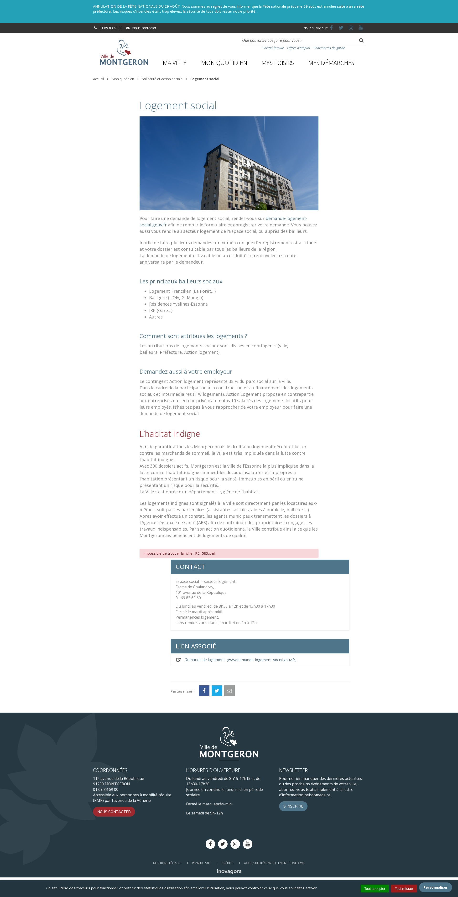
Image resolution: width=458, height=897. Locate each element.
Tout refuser (404, 889)
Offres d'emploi (298, 48)
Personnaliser (435, 887)
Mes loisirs (277, 63)
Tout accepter (374, 889)
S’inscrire (293, 806)
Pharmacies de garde (329, 48)
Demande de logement (239, 659)
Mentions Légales (167, 863)
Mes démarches (331, 63)
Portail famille (273, 48)
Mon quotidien (224, 63)
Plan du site (201, 863)
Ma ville (175, 63)
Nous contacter (143, 28)
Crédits (228, 863)
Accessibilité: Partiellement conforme (274, 863)
